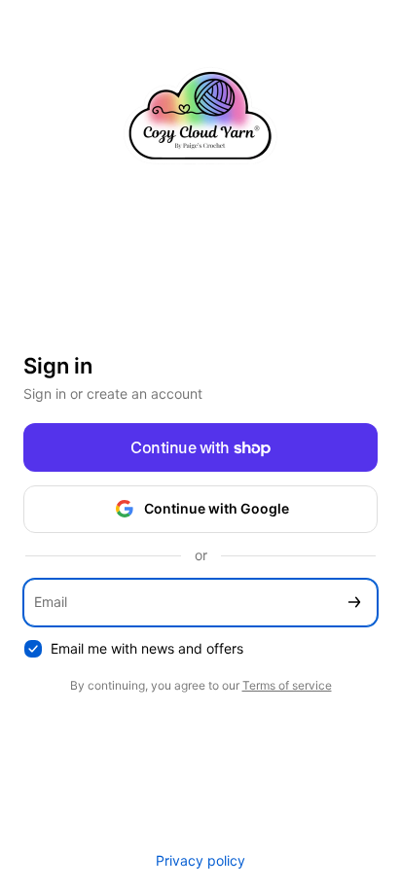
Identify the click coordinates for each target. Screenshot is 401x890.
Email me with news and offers (147, 648)
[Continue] (354, 603)
